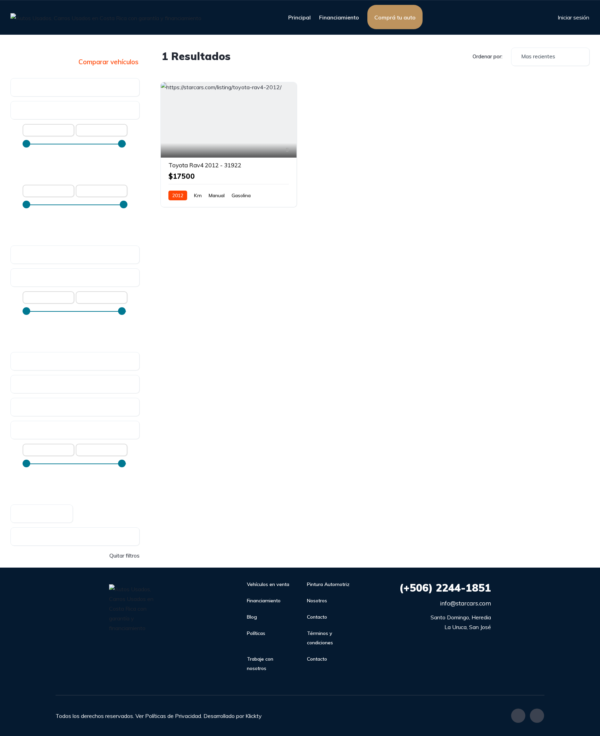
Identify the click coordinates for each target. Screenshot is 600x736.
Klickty (253, 715)
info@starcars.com (465, 603)
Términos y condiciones (320, 638)
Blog (252, 617)
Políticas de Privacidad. (173, 715)
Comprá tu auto (395, 17)
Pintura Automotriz (328, 584)
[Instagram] (537, 716)
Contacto (317, 617)
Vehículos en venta (268, 584)
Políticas (256, 633)
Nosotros (317, 600)
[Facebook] (518, 716)
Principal (299, 17)
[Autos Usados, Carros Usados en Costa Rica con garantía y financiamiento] (105, 17)
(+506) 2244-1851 (445, 587)
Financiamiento (339, 17)
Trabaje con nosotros (260, 663)
